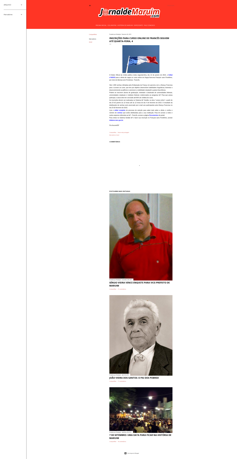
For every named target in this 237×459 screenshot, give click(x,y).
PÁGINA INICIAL (101, 25)
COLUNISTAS (112, 25)
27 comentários (122, 289)
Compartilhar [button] (93, 34)
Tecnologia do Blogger (133, 453)
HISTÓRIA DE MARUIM (125, 25)
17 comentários (122, 381)
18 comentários (122, 441)
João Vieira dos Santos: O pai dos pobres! (134, 377)
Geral (90, 42)
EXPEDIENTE (138, 25)
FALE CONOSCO (149, 25)
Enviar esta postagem (123, 132)
